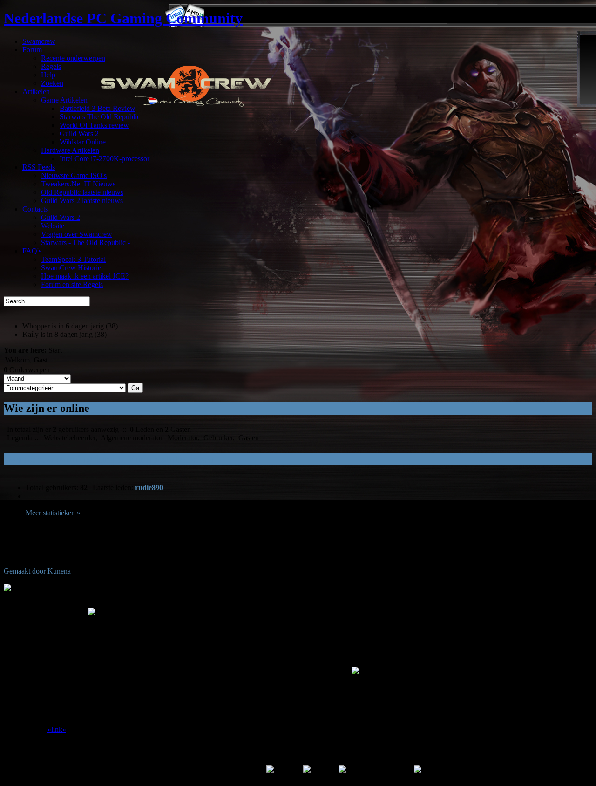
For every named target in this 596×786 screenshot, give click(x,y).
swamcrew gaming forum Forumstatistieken (109, 459)
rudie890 (149, 488)
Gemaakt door (25, 571)
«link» (56, 729)
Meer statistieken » (53, 513)
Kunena (59, 571)
